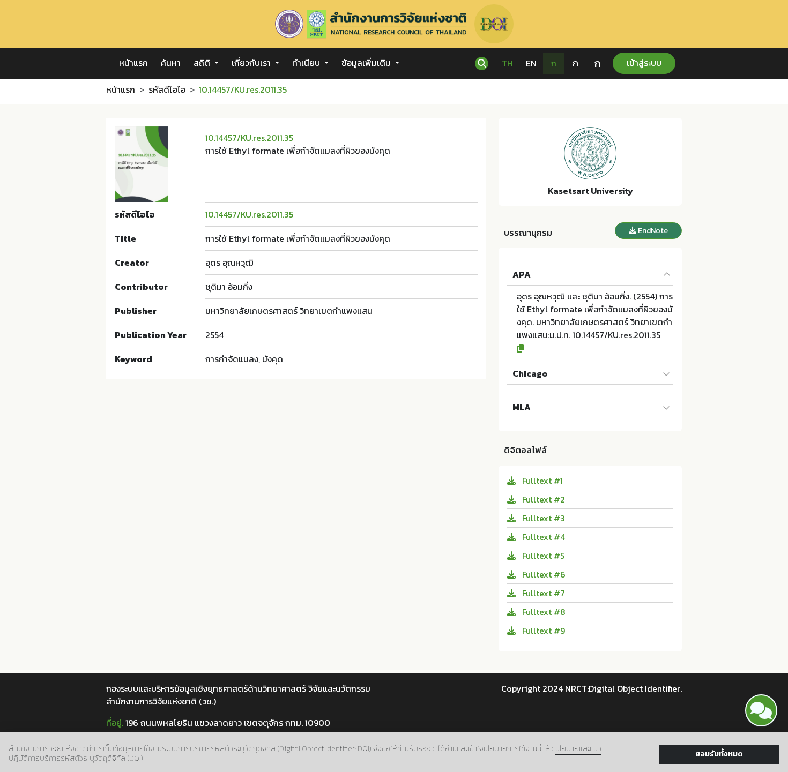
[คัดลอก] (595, 348)
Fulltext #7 (542, 593)
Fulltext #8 (543, 611)
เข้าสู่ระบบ (644, 62)
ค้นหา (171, 62)
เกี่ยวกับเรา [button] (252, 62)
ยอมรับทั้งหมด (719, 754)
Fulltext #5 (542, 555)
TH (507, 63)
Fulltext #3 (542, 518)
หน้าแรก (133, 62)
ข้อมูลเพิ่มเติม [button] (367, 62)
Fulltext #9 (542, 630)
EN (531, 63)
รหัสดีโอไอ (166, 89)
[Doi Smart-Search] (761, 710)
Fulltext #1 (541, 480)
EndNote (652, 230)
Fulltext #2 (542, 499)
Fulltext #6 (543, 574)
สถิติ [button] (203, 62)
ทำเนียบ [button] (307, 62)
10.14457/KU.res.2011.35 (249, 137)
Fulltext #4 (542, 536)
